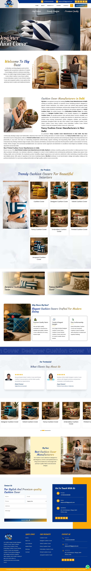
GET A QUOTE (80, 5)
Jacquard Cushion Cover (46, 555)
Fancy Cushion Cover (45, 546)
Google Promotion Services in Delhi (56, 569)
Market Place (28, 546)
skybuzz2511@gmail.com (65, 1)
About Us (27, 540)
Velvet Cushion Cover (45, 543)
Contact (65, 5)
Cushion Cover (43, 538)
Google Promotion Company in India (75, 569)
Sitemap (59, 5)
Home (36, 5)
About (43, 5)
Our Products (28, 543)
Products (50, 5)
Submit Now (24, 520)
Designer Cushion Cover (46, 540)
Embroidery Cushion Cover (46, 549)
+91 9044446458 (48, 1)
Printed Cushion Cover (45, 552)
